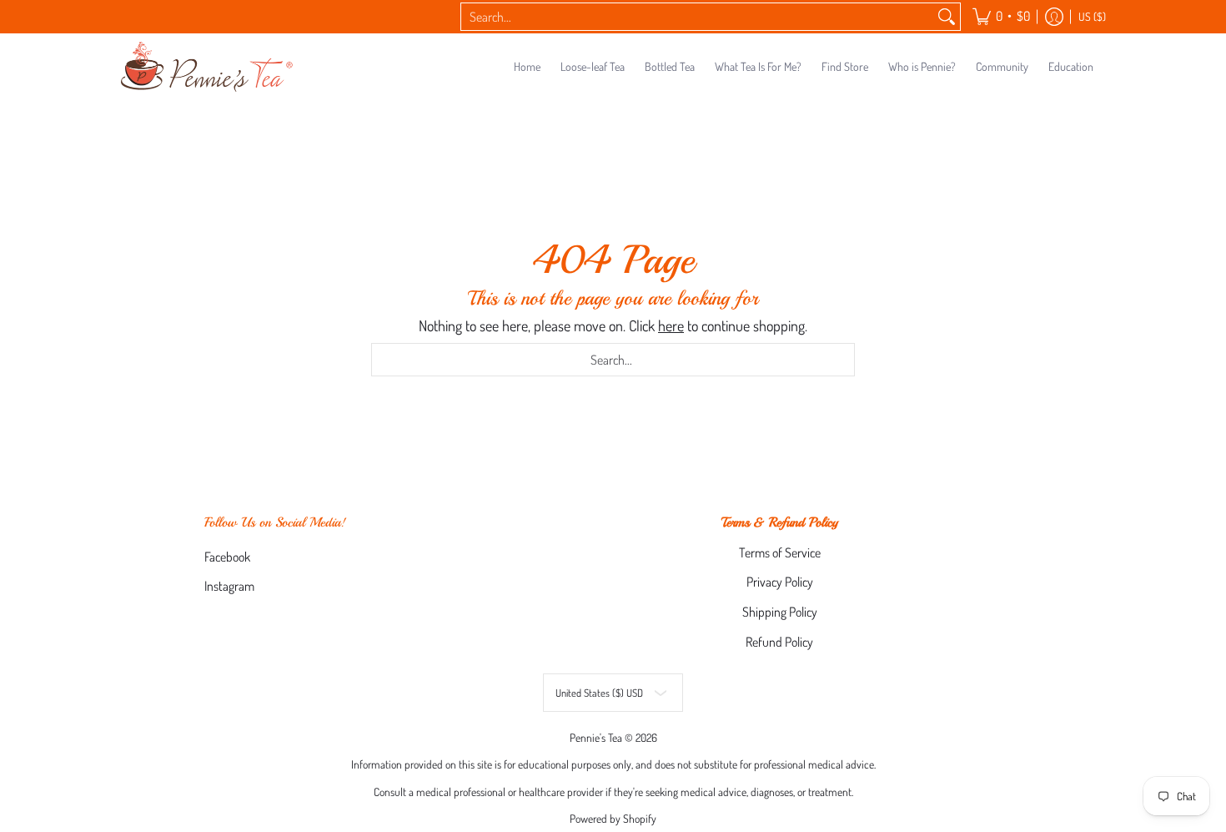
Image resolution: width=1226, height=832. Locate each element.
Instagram (229, 585)
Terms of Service (780, 552)
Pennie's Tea (596, 737)
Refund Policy (779, 641)
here (671, 325)
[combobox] (697, 17)
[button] (1001, 16)
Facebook (227, 556)
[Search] (946, 17)
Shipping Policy (779, 611)
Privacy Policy (779, 581)
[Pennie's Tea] (208, 66)
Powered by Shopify (613, 818)
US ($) (1092, 16)
